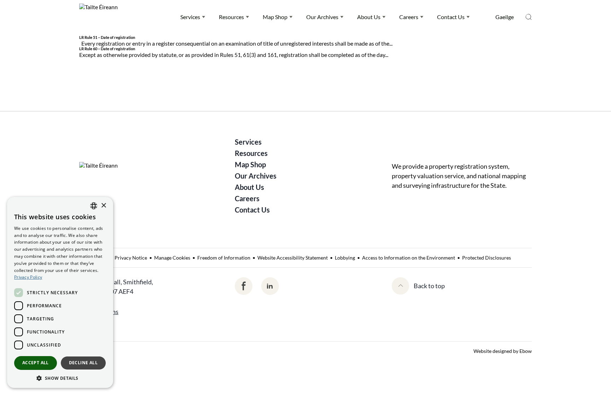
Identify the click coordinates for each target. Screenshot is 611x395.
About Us (368, 16)
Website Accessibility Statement (292, 258)
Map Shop (275, 16)
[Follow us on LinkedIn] (270, 286)
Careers (408, 16)
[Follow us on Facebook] (243, 286)
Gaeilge (504, 16)
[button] (60, 377)
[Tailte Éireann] (98, 17)
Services (190, 16)
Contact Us (451, 16)
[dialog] (60, 292)
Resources (231, 16)
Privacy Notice (131, 258)
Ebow (525, 351)
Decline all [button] (83, 363)
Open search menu (528, 17)
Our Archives (322, 16)
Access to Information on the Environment (408, 258)
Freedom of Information (223, 258)
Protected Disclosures (486, 258)
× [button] (103, 205)
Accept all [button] (35, 363)
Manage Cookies (172, 258)
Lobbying (345, 258)
